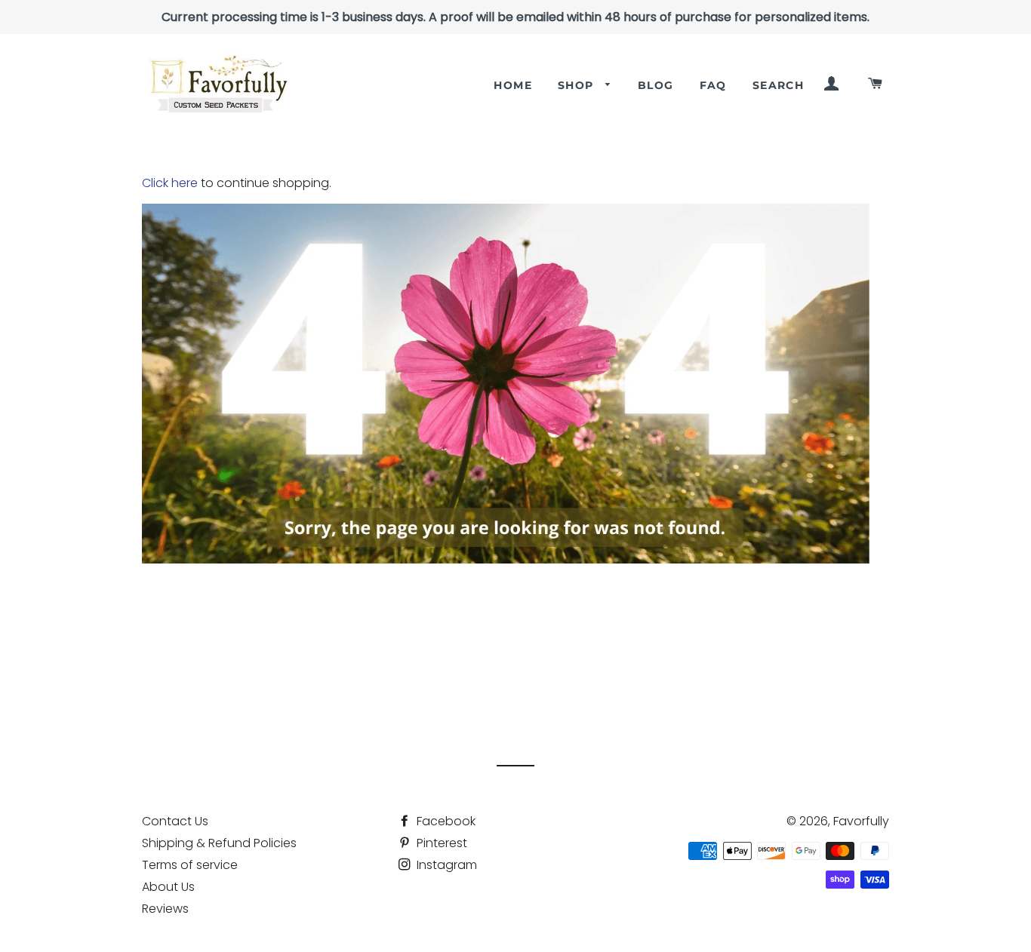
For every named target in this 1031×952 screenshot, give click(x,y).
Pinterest (440, 843)
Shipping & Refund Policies (219, 843)
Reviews (165, 908)
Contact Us (175, 821)
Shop (578, 85)
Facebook (444, 821)
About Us (168, 886)
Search (778, 85)
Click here (170, 183)
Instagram (445, 865)
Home (513, 85)
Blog (656, 85)
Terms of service (190, 865)
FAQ (713, 85)
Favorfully (861, 821)
